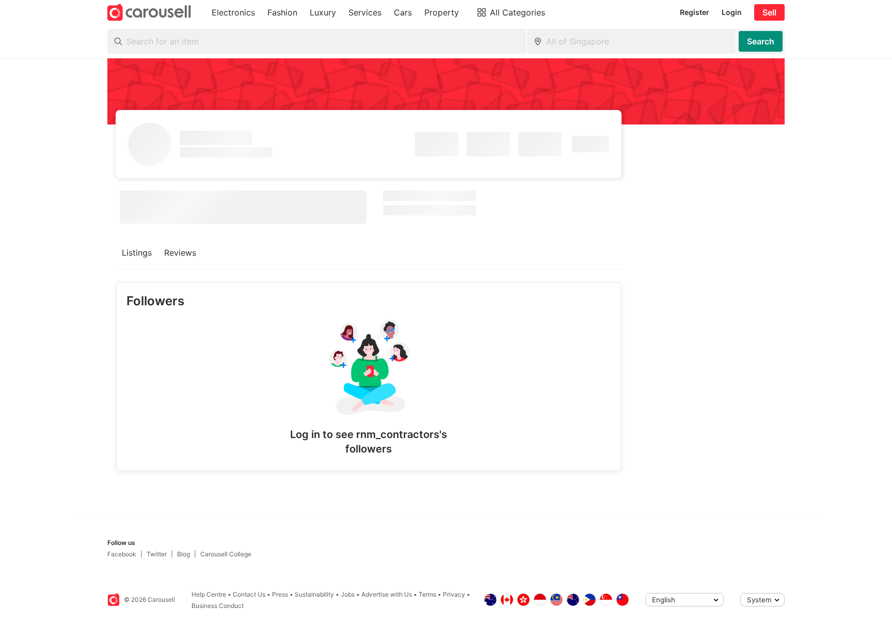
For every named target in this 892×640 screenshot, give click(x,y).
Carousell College (225, 554)
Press (280, 594)
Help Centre (209, 594)
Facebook (121, 554)
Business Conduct (218, 606)
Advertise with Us (386, 594)
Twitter (157, 554)
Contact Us (249, 594)
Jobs (348, 594)
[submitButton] (761, 41)
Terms (427, 594)
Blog (183, 554)
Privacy (454, 594)
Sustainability (314, 594)
